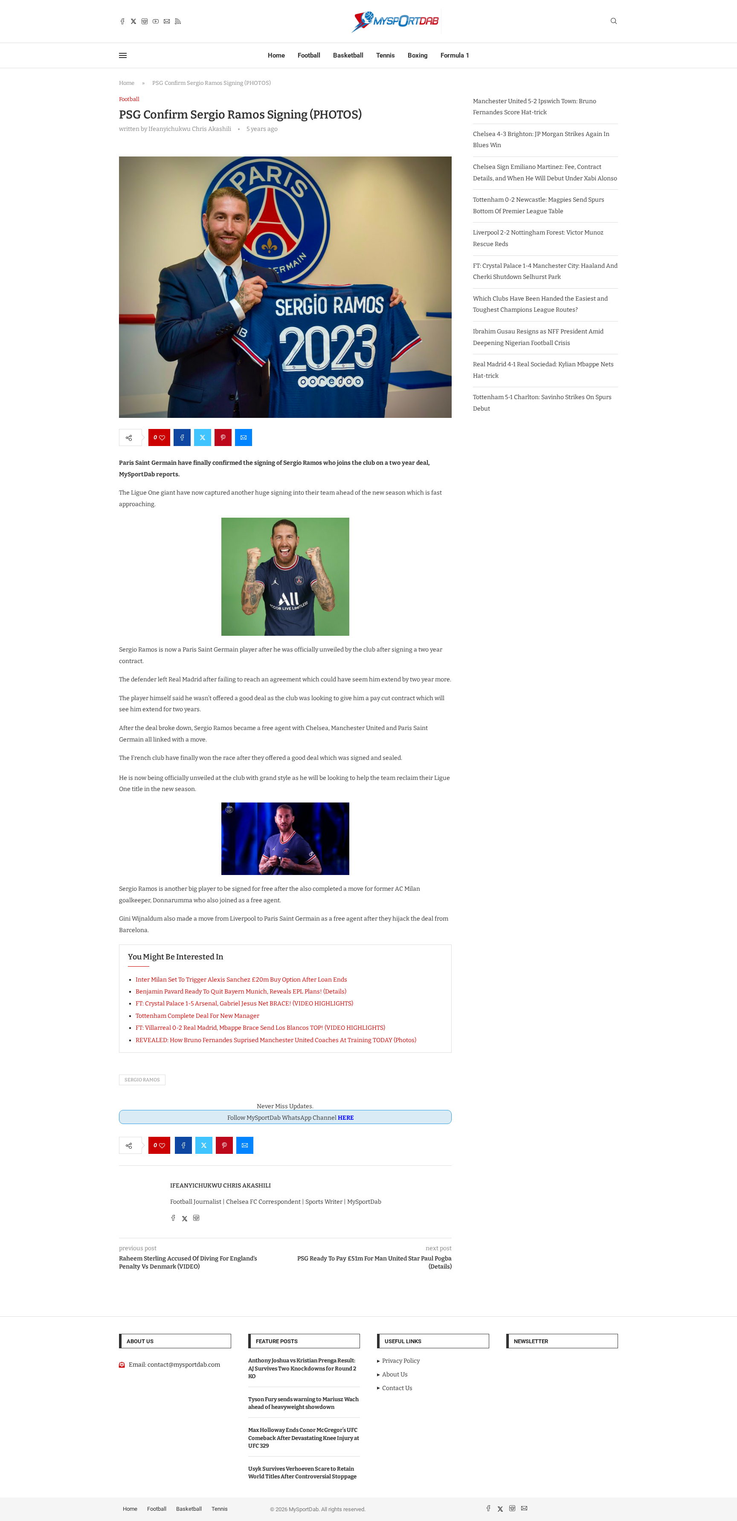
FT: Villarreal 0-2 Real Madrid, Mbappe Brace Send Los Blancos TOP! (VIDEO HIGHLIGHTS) (260, 1027)
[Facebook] (122, 21)
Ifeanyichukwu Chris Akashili (220, 1185)
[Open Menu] (123, 55)
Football (309, 55)
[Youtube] (155, 21)
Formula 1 (455, 55)
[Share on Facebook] (182, 437)
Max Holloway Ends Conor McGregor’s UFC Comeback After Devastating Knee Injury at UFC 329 (303, 1438)
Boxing (418, 55)
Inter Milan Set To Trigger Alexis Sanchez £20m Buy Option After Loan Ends (241, 979)
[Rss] (177, 21)
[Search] (613, 21)
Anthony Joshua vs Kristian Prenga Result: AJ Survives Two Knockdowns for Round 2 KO (302, 1368)
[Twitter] (133, 21)
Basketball (348, 55)
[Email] (166, 21)
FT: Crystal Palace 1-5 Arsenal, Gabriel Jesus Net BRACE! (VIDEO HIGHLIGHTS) (244, 1003)
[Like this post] (162, 437)
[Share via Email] (243, 437)
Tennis (385, 55)
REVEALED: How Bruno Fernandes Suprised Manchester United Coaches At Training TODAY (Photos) (276, 1040)
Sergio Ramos (142, 1080)
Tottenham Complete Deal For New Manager (197, 1016)
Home (276, 55)
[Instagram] (144, 21)
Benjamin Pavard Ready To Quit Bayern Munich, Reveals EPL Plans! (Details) (241, 991)
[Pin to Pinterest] (223, 437)
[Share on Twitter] (202, 437)
